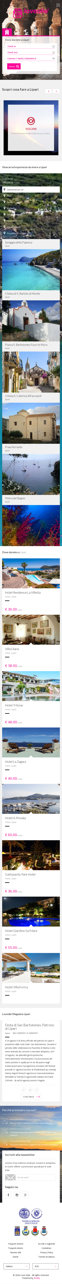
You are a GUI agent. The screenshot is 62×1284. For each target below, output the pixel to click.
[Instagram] (17, 1195)
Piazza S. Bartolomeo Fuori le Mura (26, 344)
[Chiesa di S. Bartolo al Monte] (31, 320)
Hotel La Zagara (15, 761)
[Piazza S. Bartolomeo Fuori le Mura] (31, 372)
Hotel (7, 596)
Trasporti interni (15, 1248)
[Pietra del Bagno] (31, 525)
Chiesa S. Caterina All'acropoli (23, 396)
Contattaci (46, 1248)
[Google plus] (25, 1195)
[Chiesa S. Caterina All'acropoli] (31, 423)
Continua (28, 1097)
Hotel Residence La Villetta (23, 592)
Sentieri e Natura (14, 214)
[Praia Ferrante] (31, 474)
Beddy (37, 1278)
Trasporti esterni (15, 1243)
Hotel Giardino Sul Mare (21, 931)
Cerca (12, 66)
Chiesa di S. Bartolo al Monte (22, 293)
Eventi (15, 1256)
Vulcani (10, 208)
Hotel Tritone (14, 705)
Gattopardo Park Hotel (20, 874)
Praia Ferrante (13, 447)
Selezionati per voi (15, 189)
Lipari (13, 596)
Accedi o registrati (46, 1243)
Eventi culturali (13, 227)
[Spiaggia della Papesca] (31, 269)
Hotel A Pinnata (15, 818)
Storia (9, 202)
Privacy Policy (46, 1252)
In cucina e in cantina (16, 233)
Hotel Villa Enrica (16, 987)
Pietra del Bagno (15, 498)
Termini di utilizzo (46, 1256)
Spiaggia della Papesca (18, 242)
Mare (9, 196)
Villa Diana (12, 649)
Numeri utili (15, 1252)
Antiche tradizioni (15, 220)
